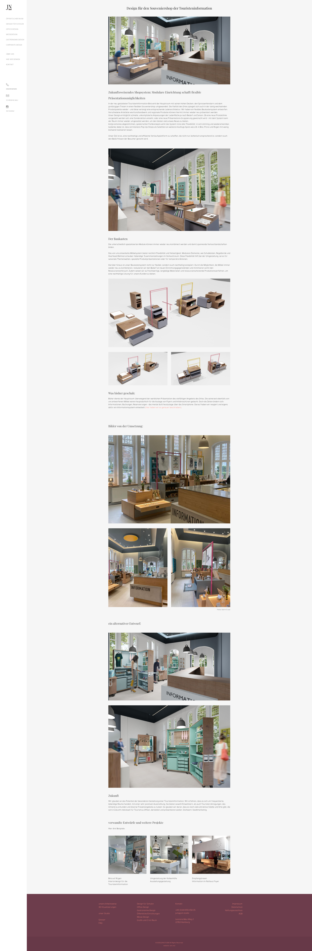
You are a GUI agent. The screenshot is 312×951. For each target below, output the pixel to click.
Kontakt (178, 904)
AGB (240, 914)
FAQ (100, 923)
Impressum (237, 904)
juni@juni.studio (182, 913)
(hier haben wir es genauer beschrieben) (163, 408)
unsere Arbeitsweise (108, 904)
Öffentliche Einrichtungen (148, 914)
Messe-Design (143, 917)
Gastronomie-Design (146, 911)
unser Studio (104, 914)
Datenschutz (236, 907)
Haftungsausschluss (233, 911)
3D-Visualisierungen (107, 907)
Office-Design (143, 907)
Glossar (102, 920)
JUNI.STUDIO (165, 943)
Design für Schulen (145, 904)
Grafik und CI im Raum (147, 920)
